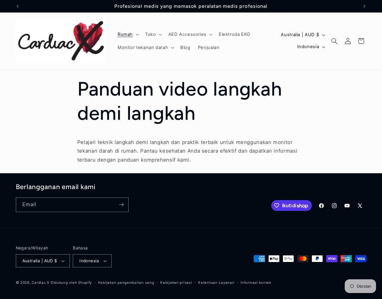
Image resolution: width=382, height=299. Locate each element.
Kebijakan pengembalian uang (126, 282)
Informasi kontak (256, 282)
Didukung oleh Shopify (71, 282)
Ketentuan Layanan (216, 282)
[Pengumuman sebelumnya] (17, 6)
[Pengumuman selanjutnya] (364, 6)
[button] (127, 34)
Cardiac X (40, 282)
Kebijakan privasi (176, 282)
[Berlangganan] (121, 204)
